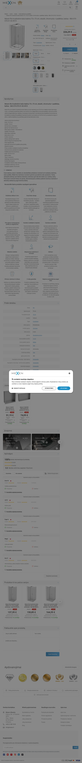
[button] (18, 388)
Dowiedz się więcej (48, 384)
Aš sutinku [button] (63, 388)
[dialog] (41, 381)
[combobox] (69, 373)
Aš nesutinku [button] (49, 388)
